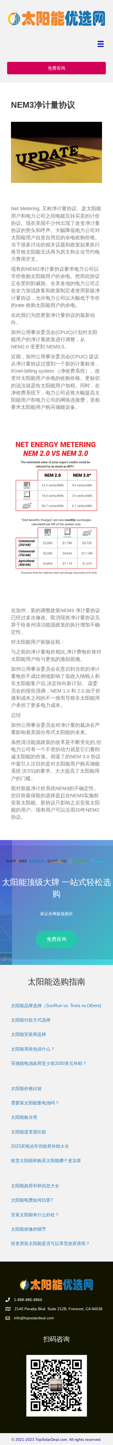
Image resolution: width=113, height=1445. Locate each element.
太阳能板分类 (24, 1117)
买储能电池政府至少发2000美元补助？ (49, 1063)
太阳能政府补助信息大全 (35, 1185)
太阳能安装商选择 (28, 1034)
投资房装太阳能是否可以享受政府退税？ (50, 1243)
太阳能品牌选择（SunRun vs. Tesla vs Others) (56, 1005)
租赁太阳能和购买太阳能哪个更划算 (46, 1160)
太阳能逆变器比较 (28, 1132)
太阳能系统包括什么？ (33, 1049)
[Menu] (101, 44)
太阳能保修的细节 (28, 1229)
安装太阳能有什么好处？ (35, 1214)
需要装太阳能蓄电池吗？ (35, 1103)
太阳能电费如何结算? (32, 1200)
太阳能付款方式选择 (30, 1020)
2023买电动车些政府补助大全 (40, 1146)
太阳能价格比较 (26, 1088)
